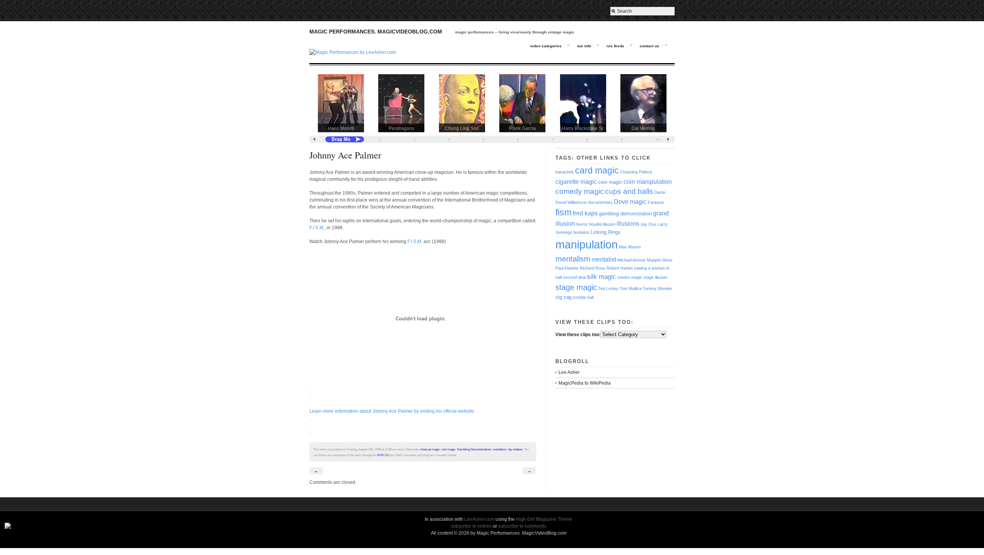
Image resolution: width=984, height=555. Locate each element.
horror (582, 224)
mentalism (500, 449)
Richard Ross (592, 268)
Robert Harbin (620, 268)
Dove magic (630, 201)
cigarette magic (576, 181)
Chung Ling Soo (462, 128)
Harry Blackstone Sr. (583, 128)
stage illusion (655, 277)
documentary (600, 202)
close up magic (430, 449)
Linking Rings (606, 232)
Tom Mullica (631, 288)
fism (563, 212)
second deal (574, 277)
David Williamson (571, 202)
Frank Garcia (522, 128)
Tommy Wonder (657, 288)
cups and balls (629, 191)
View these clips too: (577, 334)
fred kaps (585, 213)
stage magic (576, 287)
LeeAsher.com (479, 519)
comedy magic (579, 191)
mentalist (604, 259)
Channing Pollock (636, 172)
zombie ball (583, 297)
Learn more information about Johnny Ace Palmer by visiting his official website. (392, 411)
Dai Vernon (643, 128)
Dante (659, 192)
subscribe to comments (522, 526)
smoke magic (629, 277)
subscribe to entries (471, 526)
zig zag (563, 297)
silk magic (601, 276)
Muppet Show (659, 260)
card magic (597, 170)
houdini (595, 224)
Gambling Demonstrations (474, 449)
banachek (564, 172)
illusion (609, 224)
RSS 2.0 (382, 455)
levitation (581, 232)
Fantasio (656, 202)
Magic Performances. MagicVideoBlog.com (375, 31)
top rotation (515, 449)
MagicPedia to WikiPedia (584, 383)
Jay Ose (648, 224)
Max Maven (630, 247)
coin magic (448, 449)
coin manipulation (647, 181)
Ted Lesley (608, 288)
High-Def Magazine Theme (544, 519)
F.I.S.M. (316, 227)
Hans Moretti (341, 128)
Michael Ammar (631, 260)
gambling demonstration (625, 214)
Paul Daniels (566, 268)
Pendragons (401, 128)
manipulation (586, 244)
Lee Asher (569, 372)
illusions (628, 223)
